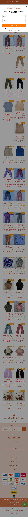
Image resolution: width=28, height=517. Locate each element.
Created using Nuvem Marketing (14, 30)
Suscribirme (14, 25)
